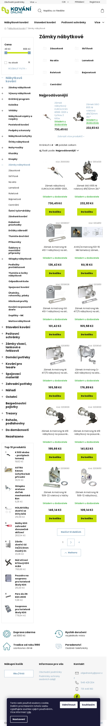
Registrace (95, 2)
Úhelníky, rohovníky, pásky (18, 294)
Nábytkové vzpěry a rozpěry (20, 117)
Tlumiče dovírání (18, 236)
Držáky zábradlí (18, 230)
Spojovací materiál (13, 375)
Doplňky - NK (16, 315)
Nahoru (72, 552)
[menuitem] (16, 22)
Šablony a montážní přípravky (14, 250)
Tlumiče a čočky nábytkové (18, 274)
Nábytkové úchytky (20, 136)
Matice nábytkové (19, 321)
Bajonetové (14, 199)
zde (29, 712)
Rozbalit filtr (16, 68)
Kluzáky (13, 153)
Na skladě (19, 62)
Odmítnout (69, 704)
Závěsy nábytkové (19, 87)
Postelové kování (18, 124)
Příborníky (14, 242)
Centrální (13, 204)
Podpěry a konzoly (19, 130)
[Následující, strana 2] (71, 542)
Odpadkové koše (18, 281)
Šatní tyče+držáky (19, 210)
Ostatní (11, 397)
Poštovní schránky (13, 335)
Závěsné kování (17, 216)
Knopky (12, 159)
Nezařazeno (15, 436)
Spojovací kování (18, 287)
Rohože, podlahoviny (15, 421)
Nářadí (11, 390)
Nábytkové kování (14, 79)
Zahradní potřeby (19, 384)
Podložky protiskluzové (16, 266)
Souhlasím (88, 704)
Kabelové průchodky (14, 223)
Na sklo (12, 182)
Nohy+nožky (15, 147)
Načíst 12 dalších (71, 532)
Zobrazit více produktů (70, 136)
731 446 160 (87, 689)
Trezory (11, 413)
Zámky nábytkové (19, 164)
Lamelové (13, 187)
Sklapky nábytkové (19, 258)
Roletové (13, 193)
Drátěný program (19, 99)
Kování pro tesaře (14, 365)
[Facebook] (77, 697)
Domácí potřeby (18, 357)
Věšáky (12, 110)
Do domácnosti (17, 430)
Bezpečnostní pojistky (16, 405)
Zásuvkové (14, 170)
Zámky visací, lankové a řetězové (16, 347)
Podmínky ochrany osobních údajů (49, 678)
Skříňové (13, 176)
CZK (64, 2)
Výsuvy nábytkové (19, 93)
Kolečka (13, 104)
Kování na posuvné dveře (19, 308)
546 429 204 (87, 682)
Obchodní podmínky (14, 2)
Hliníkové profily (18, 301)
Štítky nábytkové (18, 141)
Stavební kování (18, 327)
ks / (18, 673)
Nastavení (19, 719)
